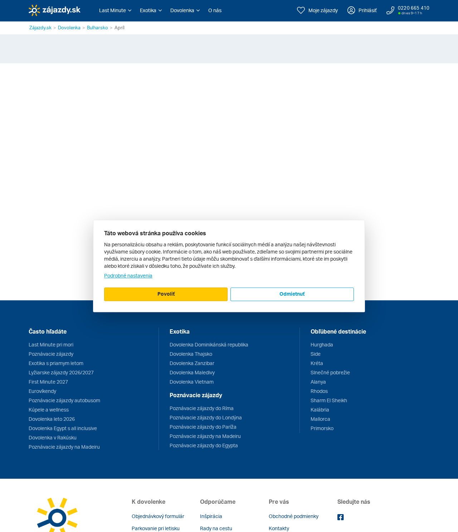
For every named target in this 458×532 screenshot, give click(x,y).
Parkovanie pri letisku (156, 528)
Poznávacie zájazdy (51, 354)
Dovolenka (69, 27)
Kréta (317, 363)
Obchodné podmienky (293, 516)
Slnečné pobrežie (330, 372)
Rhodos (319, 391)
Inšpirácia (211, 516)
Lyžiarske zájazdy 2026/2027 (61, 372)
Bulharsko (97, 27)
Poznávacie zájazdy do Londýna (206, 417)
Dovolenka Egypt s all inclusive (63, 428)
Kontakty (279, 528)
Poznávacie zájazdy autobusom (64, 400)
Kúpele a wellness (49, 410)
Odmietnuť (291, 294)
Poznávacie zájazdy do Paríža (203, 427)
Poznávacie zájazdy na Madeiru (64, 447)
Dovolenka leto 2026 (52, 419)
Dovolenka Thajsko (191, 354)
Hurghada (322, 344)
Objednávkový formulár (158, 516)
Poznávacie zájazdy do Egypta (204, 445)
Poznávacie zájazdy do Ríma (202, 408)
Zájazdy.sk (40, 27)
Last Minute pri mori (51, 344)
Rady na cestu (216, 528)
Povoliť (166, 294)
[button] (115, 10)
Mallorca (320, 419)
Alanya (318, 382)
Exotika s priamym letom (56, 363)
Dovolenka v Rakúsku (53, 437)
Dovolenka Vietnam (192, 382)
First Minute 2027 (48, 382)
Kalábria (320, 410)
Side (316, 354)
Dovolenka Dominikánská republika (209, 344)
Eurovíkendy (42, 391)
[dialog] (229, 266)
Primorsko (322, 428)
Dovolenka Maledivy (192, 372)
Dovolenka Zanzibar (192, 363)
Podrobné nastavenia (128, 275)
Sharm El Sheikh (329, 400)
